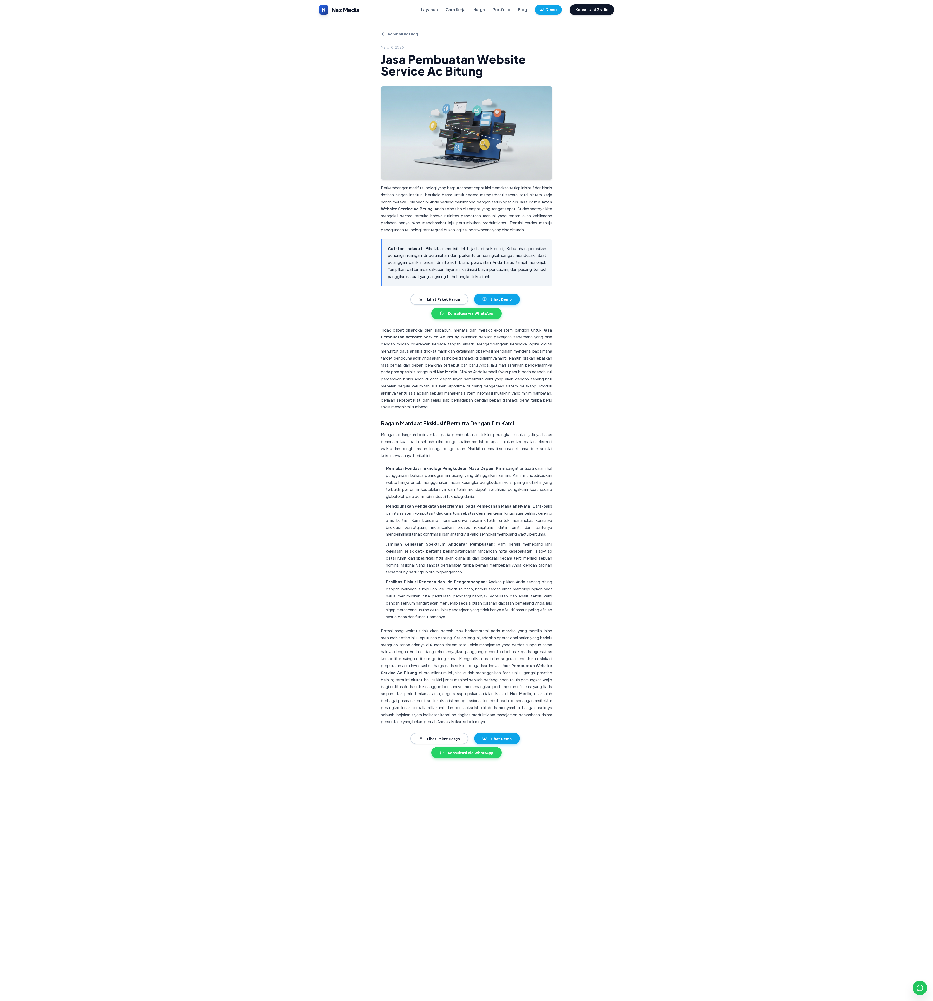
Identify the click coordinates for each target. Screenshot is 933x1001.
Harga (479, 9)
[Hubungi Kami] (920, 988)
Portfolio (501, 9)
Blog (522, 9)
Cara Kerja (456, 9)
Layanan (429, 9)
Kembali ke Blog (403, 33)
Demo (551, 9)
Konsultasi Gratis (591, 9)
